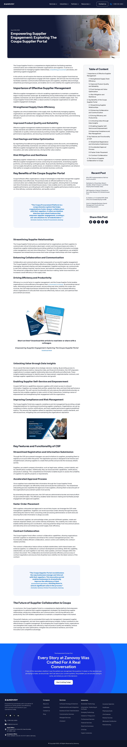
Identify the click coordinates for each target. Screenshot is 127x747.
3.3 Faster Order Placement (98, 152)
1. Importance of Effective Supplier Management (99, 75)
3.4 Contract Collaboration (98, 155)
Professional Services (87, 719)
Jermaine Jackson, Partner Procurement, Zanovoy (46, 220)
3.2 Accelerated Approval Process (97, 148)
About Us (46, 704)
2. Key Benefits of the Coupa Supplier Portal (97, 101)
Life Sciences (106, 714)
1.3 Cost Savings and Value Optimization (98, 90)
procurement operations (39, 583)
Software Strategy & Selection (69, 704)
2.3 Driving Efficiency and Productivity (97, 117)
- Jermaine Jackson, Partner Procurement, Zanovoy (47, 588)
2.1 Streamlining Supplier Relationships (97, 106)
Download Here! (47, 350)
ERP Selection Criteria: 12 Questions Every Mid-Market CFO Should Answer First (98, 192)
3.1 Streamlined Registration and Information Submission (98, 143)
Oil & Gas (83, 729)
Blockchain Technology (88, 704)
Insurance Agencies (108, 704)
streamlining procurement (58, 70)
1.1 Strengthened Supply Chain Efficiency (99, 80)
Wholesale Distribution (109, 721)
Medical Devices (107, 718)
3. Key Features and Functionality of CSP (98, 138)
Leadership (46, 707)
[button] (53, 4)
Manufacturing (106, 724)
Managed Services (65, 717)
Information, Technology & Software (89, 708)
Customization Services (67, 714)
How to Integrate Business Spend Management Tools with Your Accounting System (96, 205)
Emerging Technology (87, 712)
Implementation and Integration (69, 707)
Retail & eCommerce (87, 726)
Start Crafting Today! (63, 682)
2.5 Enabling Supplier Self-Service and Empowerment (98, 127)
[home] (13, 4)
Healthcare (105, 707)
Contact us (102, 4)
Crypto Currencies (86, 733)
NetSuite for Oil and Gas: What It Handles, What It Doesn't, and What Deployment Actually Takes (97, 184)
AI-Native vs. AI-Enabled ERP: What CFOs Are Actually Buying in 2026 (97, 198)
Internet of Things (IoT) (88, 716)
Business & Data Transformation (69, 711)
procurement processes (55, 284)
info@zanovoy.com (12, 724)
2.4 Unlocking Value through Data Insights (99, 122)
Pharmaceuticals (107, 711)
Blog (44, 714)
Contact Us (46, 711)
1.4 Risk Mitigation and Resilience (96, 96)
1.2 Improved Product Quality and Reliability (99, 85)
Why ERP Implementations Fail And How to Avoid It (97, 178)
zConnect (62, 721)
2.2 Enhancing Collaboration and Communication (98, 111)
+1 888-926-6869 (12, 720)
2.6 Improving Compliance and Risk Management (99, 132)
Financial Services (86, 722)
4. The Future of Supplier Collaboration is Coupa (95, 160)
